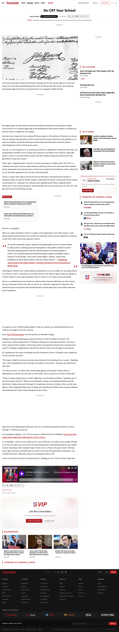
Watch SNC (100, 593)
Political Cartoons (6, 596)
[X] (54, 572)
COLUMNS (30, 3)
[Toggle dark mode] (116, 3)
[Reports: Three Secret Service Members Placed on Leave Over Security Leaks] (86, 165)
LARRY (61, 583)
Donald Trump (25, 590)
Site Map (40, 629)
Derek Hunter (43, 587)
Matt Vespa (32, 557)
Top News (4, 583)
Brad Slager (43, 593)
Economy (23, 593)
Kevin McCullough (44, 590)
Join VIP (113, 572)
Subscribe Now (49, 521)
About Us (81, 583)
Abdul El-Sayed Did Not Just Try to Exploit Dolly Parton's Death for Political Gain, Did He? (14, 553)
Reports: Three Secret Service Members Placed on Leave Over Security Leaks (104, 164)
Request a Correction (31, 629)
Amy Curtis (6, 557)
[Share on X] (69, 16)
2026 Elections (24, 583)
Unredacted (62, 590)
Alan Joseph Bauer (45, 596)
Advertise (81, 587)
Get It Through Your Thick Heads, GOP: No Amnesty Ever (97, 72)
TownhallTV (5, 599)
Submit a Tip (82, 593)
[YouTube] (65, 572)
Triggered (62, 587)
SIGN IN (95, 3)
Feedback (22, 629)
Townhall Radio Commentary (67, 596)
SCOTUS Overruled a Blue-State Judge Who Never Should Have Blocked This (97, 93)
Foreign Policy (24, 596)
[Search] (112, 3)
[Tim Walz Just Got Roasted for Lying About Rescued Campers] (86, 152)
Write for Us (81, 596)
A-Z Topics (24, 579)
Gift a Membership (102, 587)
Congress (23, 587)
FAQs (106, 572)
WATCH (37, 3)
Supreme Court (25, 602)
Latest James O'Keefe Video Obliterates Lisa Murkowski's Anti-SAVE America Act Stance (38, 553)
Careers (80, 590)
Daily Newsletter (102, 590)
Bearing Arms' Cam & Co (66, 593)
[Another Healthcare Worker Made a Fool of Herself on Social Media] (86, 139)
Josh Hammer (44, 599)
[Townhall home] (8, 572)
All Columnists (43, 602)
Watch (3, 593)
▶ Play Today (88, 190)
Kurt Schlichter (44, 583)
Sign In (100, 572)
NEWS (23, 3)
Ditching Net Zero (87, 85)
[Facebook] (62, 572)
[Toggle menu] (3, 3)
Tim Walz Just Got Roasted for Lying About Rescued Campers (104, 150)
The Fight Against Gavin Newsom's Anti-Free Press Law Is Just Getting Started (98, 266)
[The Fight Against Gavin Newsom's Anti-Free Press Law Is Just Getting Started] (98, 253)
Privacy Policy (15, 629)
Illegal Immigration (26, 599)
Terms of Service (6, 629)
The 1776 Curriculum (15, 334)
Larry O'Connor (35, 16)
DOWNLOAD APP (83, 3)
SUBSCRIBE (104, 3)
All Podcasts (62, 599)
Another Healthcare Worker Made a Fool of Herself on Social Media (104, 138)
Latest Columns (6, 590)
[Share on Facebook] (76, 16)
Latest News (5, 587)
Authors (4, 602)
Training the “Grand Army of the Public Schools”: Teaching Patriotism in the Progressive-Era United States (38, 263)
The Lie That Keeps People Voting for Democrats (99, 234)
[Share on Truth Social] (73, 16)
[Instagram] (58, 572)
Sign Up (112, 623)
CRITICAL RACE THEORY (8, 493)
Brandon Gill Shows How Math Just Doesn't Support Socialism (65, 552)
